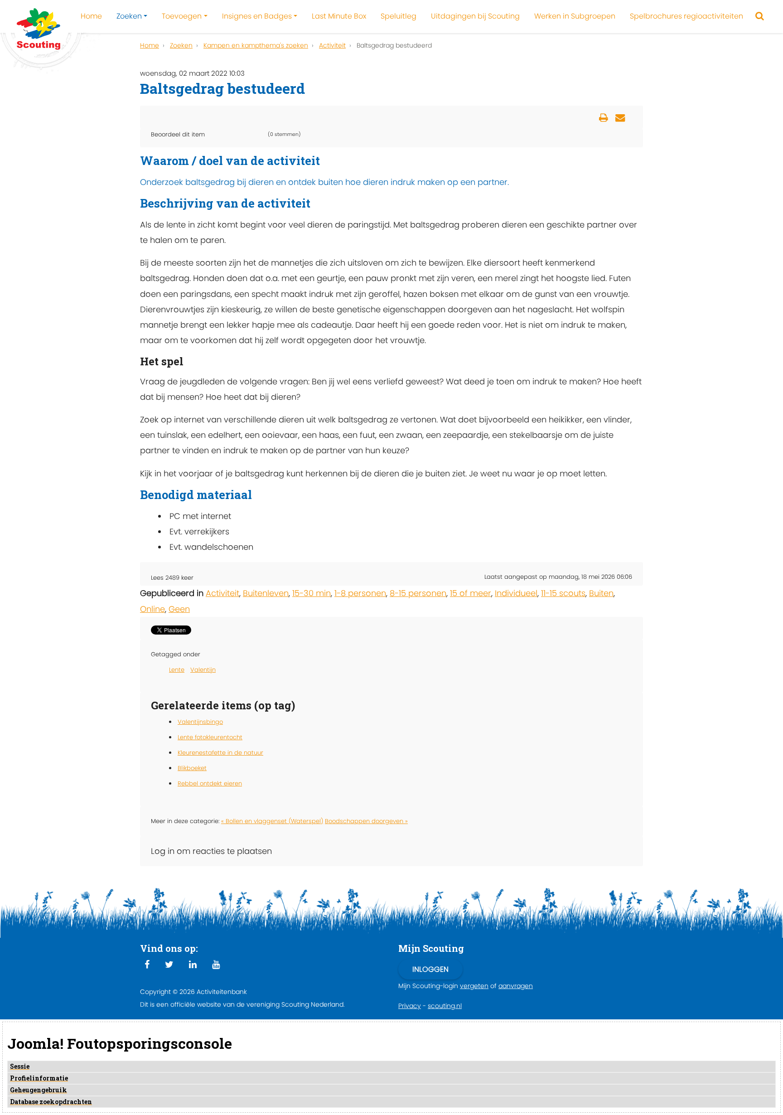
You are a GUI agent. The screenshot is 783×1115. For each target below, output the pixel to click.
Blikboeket (192, 768)
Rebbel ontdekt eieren (210, 783)
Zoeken (129, 16)
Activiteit (222, 593)
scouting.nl (445, 1005)
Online (152, 609)
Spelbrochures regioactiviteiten (686, 16)
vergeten (474, 985)
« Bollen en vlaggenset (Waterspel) (272, 821)
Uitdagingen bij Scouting (475, 16)
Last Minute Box (339, 16)
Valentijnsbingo (200, 721)
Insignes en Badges (257, 16)
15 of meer (470, 593)
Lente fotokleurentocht (210, 737)
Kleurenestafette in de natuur (220, 752)
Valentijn (203, 669)
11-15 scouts (563, 593)
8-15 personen (418, 593)
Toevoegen (182, 16)
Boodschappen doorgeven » (366, 821)
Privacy (409, 1005)
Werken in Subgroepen (574, 16)
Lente (176, 669)
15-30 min (311, 593)
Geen (179, 609)
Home (91, 16)
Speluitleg (398, 16)
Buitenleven (266, 593)
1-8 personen (360, 593)
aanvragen (515, 985)
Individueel (516, 593)
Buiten (601, 593)
